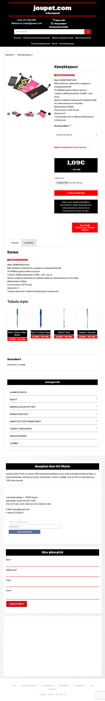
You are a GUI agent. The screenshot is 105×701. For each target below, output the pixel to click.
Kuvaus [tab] (15, 243)
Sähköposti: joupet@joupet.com (26, 23)
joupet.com (52, 8)
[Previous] (8, 114)
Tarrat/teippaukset (21, 429)
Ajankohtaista (18, 392)
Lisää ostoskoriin (76, 193)
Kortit (13, 399)
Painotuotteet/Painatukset (25, 421)
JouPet (50, 694)
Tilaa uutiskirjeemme (19, 522)
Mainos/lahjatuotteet (23, 407)
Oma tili (60, 20)
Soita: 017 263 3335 (26, 20)
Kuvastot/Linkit (58, 27)
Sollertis (60, 694)
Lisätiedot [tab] (29, 243)
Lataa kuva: (59, 178)
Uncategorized (18, 436)
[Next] (49, 114)
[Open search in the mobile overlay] (52, 31)
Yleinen (14, 443)
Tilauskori (60, 23)
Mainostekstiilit (19, 414)
